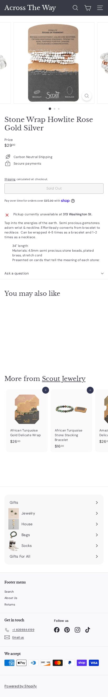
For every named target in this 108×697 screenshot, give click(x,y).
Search (9, 591)
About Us (10, 598)
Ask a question (16, 273)
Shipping (9, 179)
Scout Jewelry (63, 379)
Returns (9, 604)
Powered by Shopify (20, 686)
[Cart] (88, 8)
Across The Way (30, 8)
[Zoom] (87, 96)
